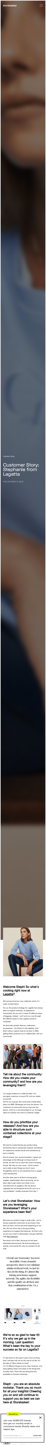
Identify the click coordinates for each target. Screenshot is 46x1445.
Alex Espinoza (12, 1237)
